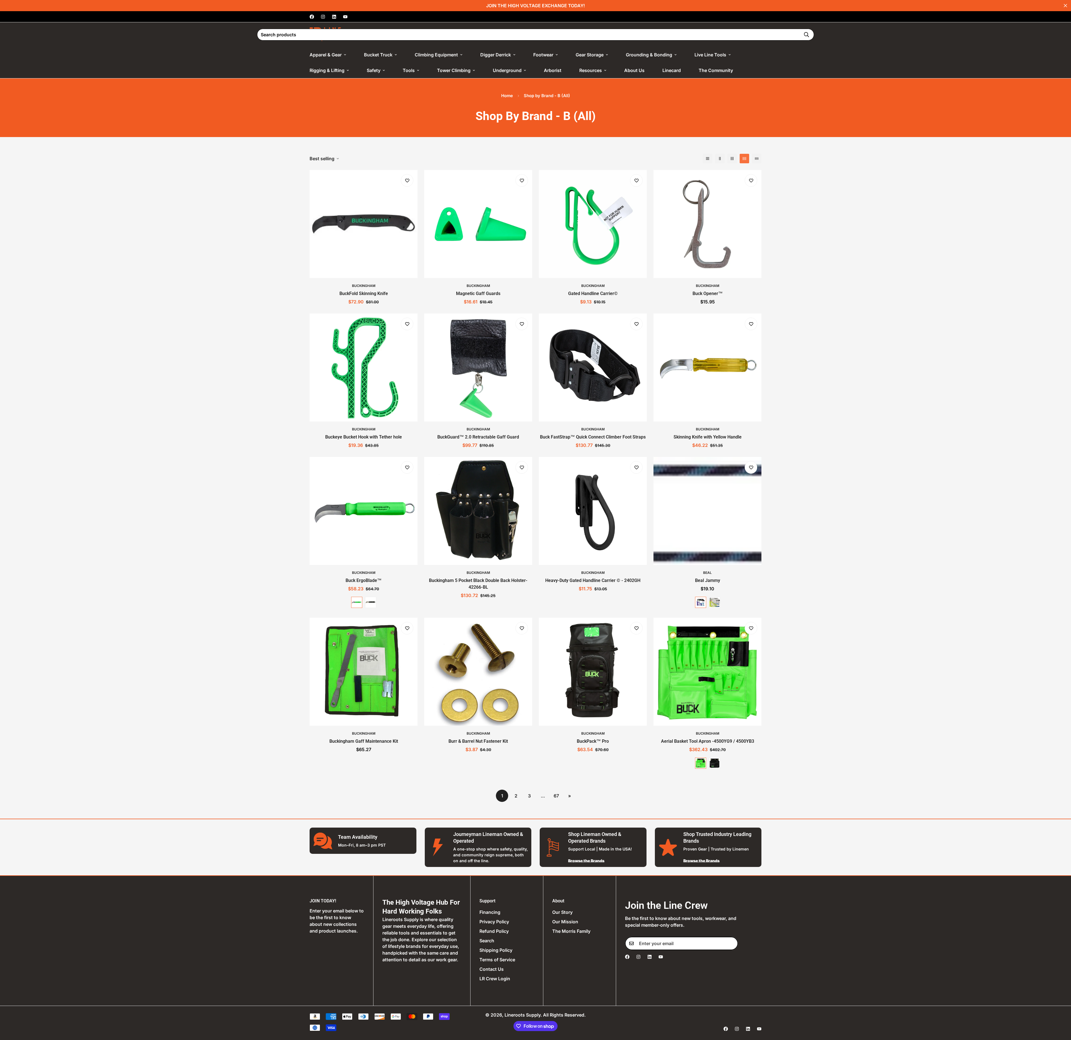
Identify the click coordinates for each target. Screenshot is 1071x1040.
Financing (489, 912)
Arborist (552, 70)
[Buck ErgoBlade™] (364, 511)
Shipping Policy (495, 950)
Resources (590, 70)
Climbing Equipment (436, 54)
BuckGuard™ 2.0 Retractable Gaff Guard (478, 437)
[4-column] (744, 158)
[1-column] (707, 158)
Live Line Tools (710, 54)
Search (486, 940)
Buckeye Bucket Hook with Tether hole (363, 437)
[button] (753, 34)
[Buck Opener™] (707, 224)
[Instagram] (323, 17)
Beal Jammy (707, 580)
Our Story (562, 912)
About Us (634, 70)
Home (507, 95)
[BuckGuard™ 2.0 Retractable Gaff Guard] (478, 367)
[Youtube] (345, 17)
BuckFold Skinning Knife (363, 293)
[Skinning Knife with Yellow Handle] (707, 367)
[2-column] (720, 158)
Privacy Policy (494, 921)
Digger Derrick (495, 54)
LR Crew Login (494, 978)
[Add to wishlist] (407, 180)
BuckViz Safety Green (356, 602)
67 (556, 796)
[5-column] (756, 158)
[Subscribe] (732, 943)
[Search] (806, 34)
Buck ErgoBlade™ (364, 580)
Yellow (714, 602)
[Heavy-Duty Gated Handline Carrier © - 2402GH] (593, 511)
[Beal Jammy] (707, 511)
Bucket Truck (378, 54)
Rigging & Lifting (327, 70)
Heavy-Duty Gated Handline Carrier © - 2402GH (592, 580)
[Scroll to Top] (1060, 1009)
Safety (373, 70)
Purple (700, 602)
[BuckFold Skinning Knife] (364, 224)
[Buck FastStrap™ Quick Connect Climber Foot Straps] (593, 367)
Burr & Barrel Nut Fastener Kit (478, 741)
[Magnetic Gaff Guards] (478, 224)
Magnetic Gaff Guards (478, 293)
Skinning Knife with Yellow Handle (708, 437)
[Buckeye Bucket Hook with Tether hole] (364, 367)
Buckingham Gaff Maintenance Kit (363, 741)
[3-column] (732, 158)
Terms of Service (497, 959)
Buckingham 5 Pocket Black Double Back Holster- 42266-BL (478, 584)
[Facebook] (312, 17)
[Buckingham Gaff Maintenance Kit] (364, 672)
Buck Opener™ (708, 293)
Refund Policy (494, 931)
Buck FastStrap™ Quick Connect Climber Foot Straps (593, 437)
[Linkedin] (334, 17)
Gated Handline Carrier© (593, 293)
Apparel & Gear (326, 54)
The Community (716, 70)
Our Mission (565, 921)
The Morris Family (571, 931)
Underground (507, 70)
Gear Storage (590, 54)
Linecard (671, 70)
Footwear (543, 54)
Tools (409, 70)
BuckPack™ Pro (593, 741)
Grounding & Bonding (649, 54)
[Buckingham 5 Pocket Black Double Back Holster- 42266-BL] (478, 511)
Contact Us (491, 969)
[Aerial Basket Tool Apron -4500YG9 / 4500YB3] (707, 672)
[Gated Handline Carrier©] (593, 224)
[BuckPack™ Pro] (593, 672)
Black (370, 602)
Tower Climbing (454, 70)
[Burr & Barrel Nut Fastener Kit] (478, 672)
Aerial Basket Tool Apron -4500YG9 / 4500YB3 (707, 741)
